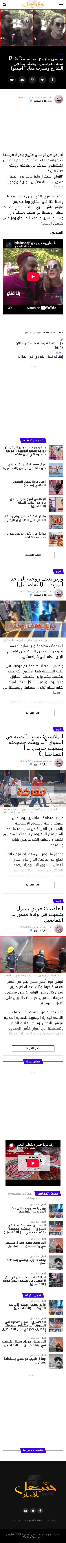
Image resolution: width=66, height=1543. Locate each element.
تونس (36, 333)
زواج (27, 333)
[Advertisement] (33, 129)
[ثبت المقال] (33, 80)
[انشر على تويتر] (43, 80)
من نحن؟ (15, 1520)
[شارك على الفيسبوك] (53, 80)
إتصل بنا (51, 1520)
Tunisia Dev (29, 1537)
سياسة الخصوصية (33, 1520)
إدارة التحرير (40, 101)
